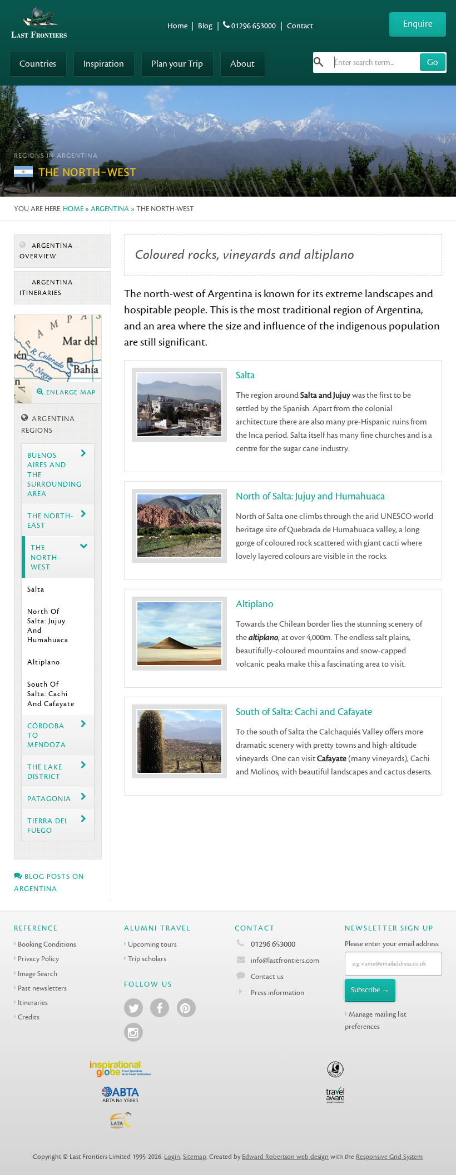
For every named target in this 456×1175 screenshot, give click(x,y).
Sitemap (194, 1157)
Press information (277, 992)
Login (172, 1157)
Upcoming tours (152, 944)
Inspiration (103, 63)
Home (177, 26)
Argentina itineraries (46, 287)
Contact (300, 26)
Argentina (110, 208)
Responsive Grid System (389, 1157)
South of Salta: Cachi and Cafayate (51, 693)
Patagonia (49, 798)
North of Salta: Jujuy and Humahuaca (47, 626)
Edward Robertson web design (285, 1157)
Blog (205, 26)
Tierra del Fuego (47, 825)
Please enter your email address (392, 943)
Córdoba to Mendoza (46, 735)
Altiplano (43, 662)
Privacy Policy (38, 958)
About (242, 63)
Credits (28, 1017)
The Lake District (44, 771)
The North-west (45, 557)
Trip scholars (147, 958)
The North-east (50, 520)
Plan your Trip (177, 63)
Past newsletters (42, 988)
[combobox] (380, 62)
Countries (37, 63)
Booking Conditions (47, 944)
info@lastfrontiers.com (284, 960)
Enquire (418, 23)
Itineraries (33, 1002)
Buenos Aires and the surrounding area (54, 474)
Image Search (37, 973)
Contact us (267, 976)
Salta (35, 589)
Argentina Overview (46, 251)
